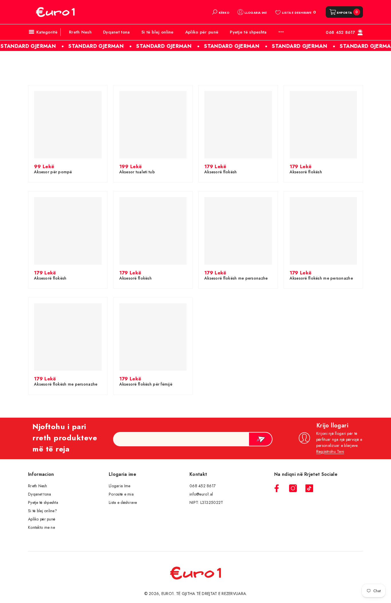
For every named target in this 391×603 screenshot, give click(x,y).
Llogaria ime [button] (122, 474)
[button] (220, 12)
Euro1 (167, 593)
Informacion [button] (41, 474)
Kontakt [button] (198, 474)
